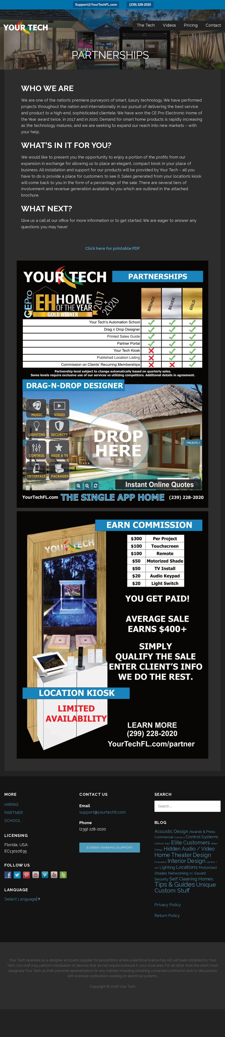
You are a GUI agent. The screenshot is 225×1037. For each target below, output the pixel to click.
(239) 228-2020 (140, 4)
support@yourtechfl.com (102, 812)
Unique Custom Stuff (185, 887)
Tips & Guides (174, 884)
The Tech (146, 25)
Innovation (160, 862)
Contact (213, 25)
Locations (187, 867)
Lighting (167, 867)
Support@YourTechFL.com (96, 4)
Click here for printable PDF (112, 248)
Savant (200, 873)
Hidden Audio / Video (189, 849)
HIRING (11, 804)
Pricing (191, 25)
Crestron (159, 843)
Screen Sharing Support (109, 847)
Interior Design (186, 861)
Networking (178, 873)
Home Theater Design (182, 855)
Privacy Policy (167, 904)
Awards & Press (202, 831)
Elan (167, 843)
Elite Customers (190, 842)
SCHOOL (12, 820)
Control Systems (202, 836)
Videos (169, 25)
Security (161, 879)
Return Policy (167, 915)
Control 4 (179, 837)
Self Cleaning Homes (191, 879)
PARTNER (13, 812)
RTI (191, 873)
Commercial (163, 837)
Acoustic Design (171, 831)
